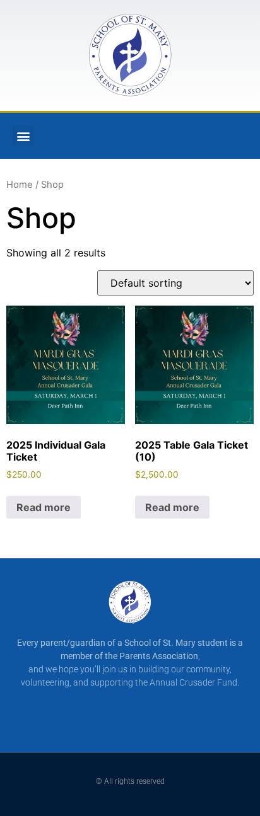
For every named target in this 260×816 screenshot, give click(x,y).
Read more (43, 507)
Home (19, 184)
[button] (23, 135)
